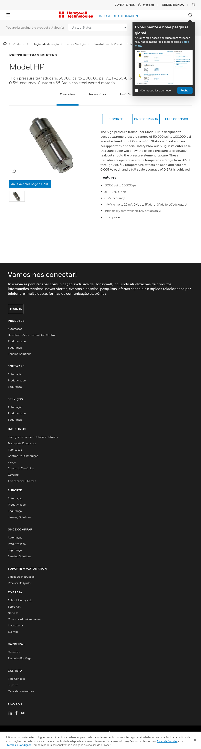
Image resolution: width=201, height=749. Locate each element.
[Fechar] (194, 740)
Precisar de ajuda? (19, 583)
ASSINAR (15, 309)
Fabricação (15, 449)
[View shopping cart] (193, 4)
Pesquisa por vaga (19, 658)
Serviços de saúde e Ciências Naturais (33, 437)
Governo (13, 474)
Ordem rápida (173, 4)
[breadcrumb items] (5, 44)
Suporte (116, 119)
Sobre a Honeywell (20, 600)
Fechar (184, 90)
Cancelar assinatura (21, 691)
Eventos (13, 631)
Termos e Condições (19, 744)
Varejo (12, 462)
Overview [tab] (67, 94)
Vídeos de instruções (21, 576)
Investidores (16, 625)
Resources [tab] (97, 94)
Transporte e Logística (22, 443)
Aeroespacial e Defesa (22, 480)
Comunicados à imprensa (24, 619)
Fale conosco (176, 119)
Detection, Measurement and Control (32, 335)
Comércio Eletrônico (21, 468)
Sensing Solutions (19, 353)
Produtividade (17, 341)
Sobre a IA (14, 606)
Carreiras (14, 652)
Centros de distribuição (23, 455)
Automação (15, 328)
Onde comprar (146, 119)
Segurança (15, 347)
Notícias (13, 612)
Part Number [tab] (130, 94)
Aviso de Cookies (167, 741)
